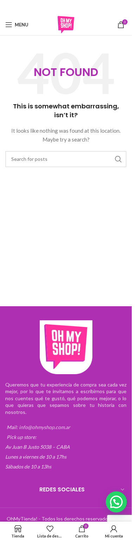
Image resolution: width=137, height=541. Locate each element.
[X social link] (52, 7)
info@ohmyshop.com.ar (44, 427)
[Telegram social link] (88, 7)
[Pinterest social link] (70, 7)
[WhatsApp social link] (79, 7)
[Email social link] (61, 7)
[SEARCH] (118, 159)
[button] (116, 501)
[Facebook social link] (43, 7)
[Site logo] (66, 24)
